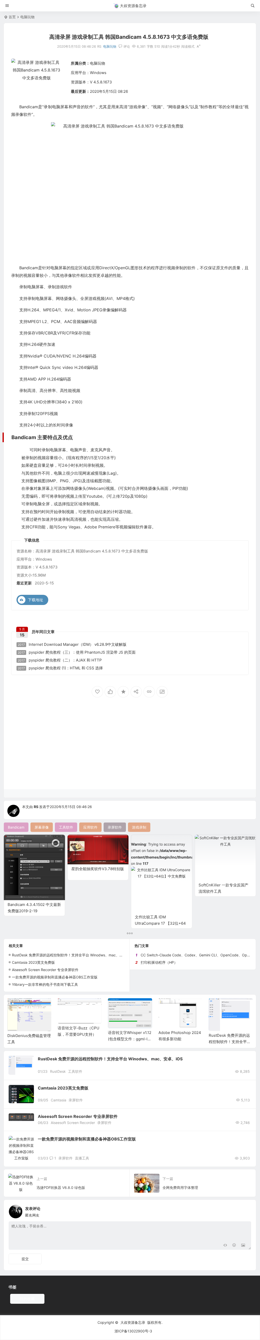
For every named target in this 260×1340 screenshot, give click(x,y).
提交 (25, 1259)
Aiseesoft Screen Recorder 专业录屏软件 (45, 970)
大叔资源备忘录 (132, 1322)
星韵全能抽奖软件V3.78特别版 (97, 868)
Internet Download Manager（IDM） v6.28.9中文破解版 (72, 644)
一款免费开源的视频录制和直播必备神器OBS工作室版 (55, 977)
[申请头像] (246, 1210)
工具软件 (75, 1071)
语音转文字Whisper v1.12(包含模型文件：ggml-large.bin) (129, 1039)
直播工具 (82, 1158)
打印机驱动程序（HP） (159, 962)
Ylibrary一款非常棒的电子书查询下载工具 (45, 984)
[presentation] (223, 1006)
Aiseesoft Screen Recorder (73, 1122)
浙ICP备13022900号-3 (133, 1331)
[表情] (234, 1245)
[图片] (243, 1245)
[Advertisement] (130, 749)
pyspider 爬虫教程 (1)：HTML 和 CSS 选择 (60, 668)
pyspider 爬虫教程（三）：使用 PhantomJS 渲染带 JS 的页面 (77, 652)
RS (36, 807)
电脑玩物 (27, 17)
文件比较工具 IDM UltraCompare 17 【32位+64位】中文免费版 (160, 923)
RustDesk (58, 1071)
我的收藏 (27, 1298)
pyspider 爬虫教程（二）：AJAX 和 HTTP (60, 660)
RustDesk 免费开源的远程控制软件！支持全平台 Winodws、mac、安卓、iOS (74, 955)
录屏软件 (76, 1100)
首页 (12, 17)
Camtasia (58, 1100)
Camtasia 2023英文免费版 (33, 962)
